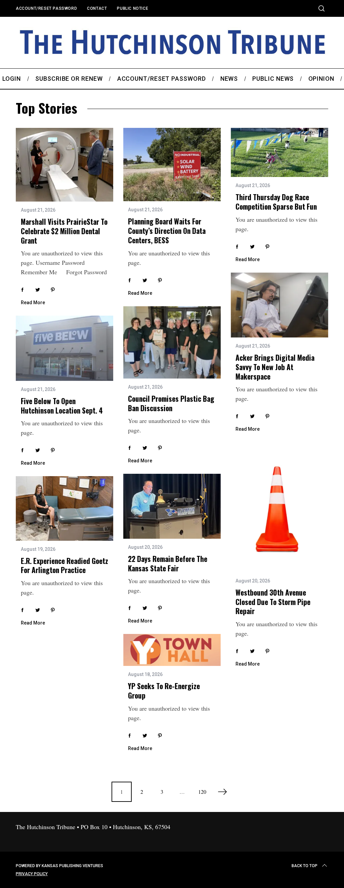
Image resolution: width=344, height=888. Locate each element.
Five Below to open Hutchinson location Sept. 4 (62, 406)
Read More (33, 302)
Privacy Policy (32, 874)
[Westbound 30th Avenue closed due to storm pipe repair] (279, 507)
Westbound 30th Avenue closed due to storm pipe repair (272, 601)
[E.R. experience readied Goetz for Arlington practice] (64, 508)
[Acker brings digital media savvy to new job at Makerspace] (279, 305)
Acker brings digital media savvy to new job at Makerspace (274, 366)
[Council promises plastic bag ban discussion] (172, 342)
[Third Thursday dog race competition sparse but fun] (279, 152)
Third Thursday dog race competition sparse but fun (276, 202)
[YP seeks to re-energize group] (172, 650)
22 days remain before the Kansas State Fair (167, 563)
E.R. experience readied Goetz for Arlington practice (64, 565)
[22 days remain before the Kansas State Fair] (172, 506)
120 (202, 791)
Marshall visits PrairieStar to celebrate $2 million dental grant (64, 230)
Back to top (304, 865)
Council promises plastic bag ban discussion (171, 403)
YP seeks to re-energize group (164, 691)
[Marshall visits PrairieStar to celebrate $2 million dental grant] (64, 165)
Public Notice (132, 8)
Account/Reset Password (46, 8)
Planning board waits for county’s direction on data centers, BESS (167, 230)
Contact (97, 8)
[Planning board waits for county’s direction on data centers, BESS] (172, 164)
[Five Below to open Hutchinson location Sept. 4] (64, 348)
